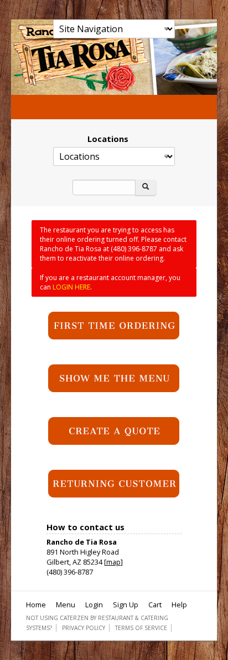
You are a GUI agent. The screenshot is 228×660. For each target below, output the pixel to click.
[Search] (145, 187)
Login (94, 605)
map (113, 562)
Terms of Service (141, 628)
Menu (65, 605)
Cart (155, 605)
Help (179, 605)
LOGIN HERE (71, 287)
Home (36, 605)
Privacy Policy (83, 628)
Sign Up (125, 605)
